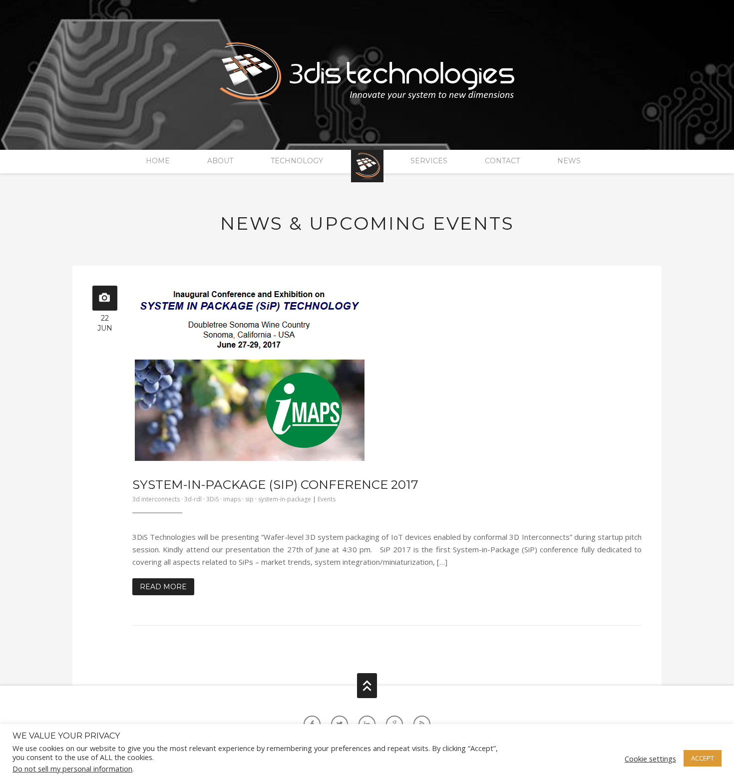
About (220, 160)
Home (158, 160)
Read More (163, 586)
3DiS (212, 499)
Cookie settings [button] (650, 758)
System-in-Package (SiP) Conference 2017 (275, 484)
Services (428, 160)
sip (249, 499)
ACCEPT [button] (702, 758)
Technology (297, 160)
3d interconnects (156, 499)
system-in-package (284, 499)
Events (327, 499)
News (569, 160)
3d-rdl (193, 499)
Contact (502, 160)
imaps (232, 499)
